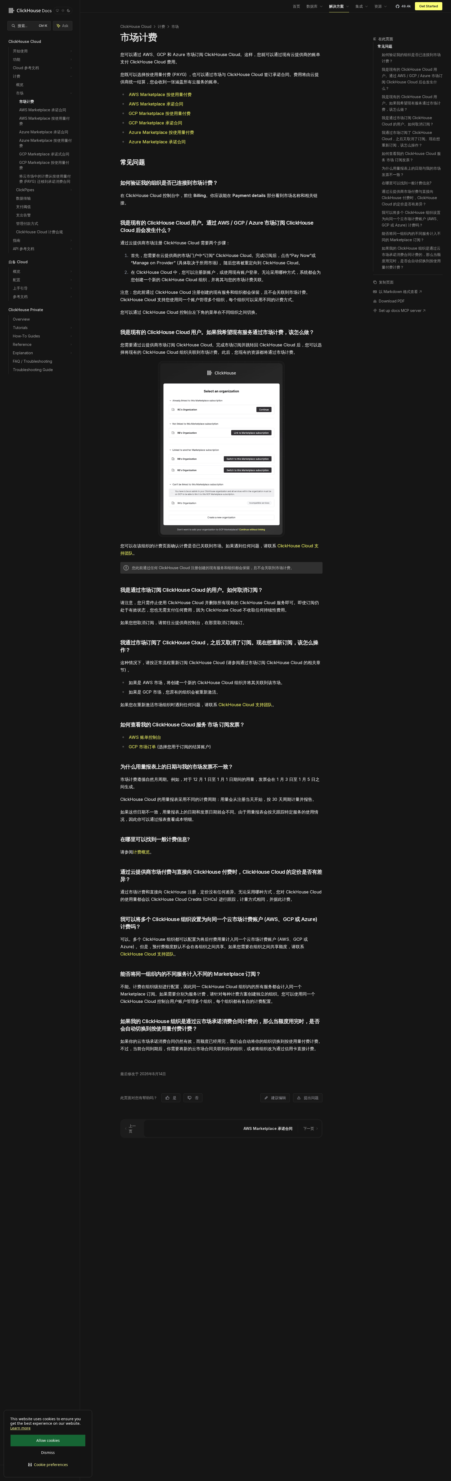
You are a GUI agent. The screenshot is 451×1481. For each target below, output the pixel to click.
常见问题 (385, 46)
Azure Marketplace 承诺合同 (157, 141)
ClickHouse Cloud (135, 26)
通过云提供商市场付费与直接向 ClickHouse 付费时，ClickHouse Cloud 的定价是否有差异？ (410, 197)
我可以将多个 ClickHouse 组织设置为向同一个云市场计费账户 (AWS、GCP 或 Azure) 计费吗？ (411, 218)
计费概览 (141, 852)
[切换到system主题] (57, 10)
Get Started (428, 6)
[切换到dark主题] (68, 10)
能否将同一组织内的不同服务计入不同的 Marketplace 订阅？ (411, 236)
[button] (48, 1465)
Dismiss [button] (48, 1452)
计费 (161, 26)
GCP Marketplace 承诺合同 (155, 122)
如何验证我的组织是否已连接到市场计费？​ (411, 57)
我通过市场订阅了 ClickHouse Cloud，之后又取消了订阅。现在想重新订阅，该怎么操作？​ (411, 138)
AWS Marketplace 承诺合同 (156, 104)
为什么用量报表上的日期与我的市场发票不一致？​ (411, 171)
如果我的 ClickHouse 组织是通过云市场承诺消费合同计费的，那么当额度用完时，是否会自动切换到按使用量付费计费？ (411, 257)
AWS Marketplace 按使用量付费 (160, 94)
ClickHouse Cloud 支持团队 (245, 704)
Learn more (20, 1428)
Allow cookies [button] (48, 1440)
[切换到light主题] (63, 10)
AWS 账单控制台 (145, 737)
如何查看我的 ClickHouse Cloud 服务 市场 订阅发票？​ (411, 156)
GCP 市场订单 (142, 746)
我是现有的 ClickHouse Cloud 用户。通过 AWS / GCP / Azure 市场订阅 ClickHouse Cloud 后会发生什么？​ (412, 78)
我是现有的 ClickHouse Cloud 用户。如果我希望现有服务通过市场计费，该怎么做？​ (411, 103)
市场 (175, 26)
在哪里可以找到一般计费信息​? (407, 183)
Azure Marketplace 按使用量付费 (161, 132)
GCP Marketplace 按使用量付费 (160, 113)
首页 (296, 6)
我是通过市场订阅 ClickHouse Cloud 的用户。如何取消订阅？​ (408, 120)
